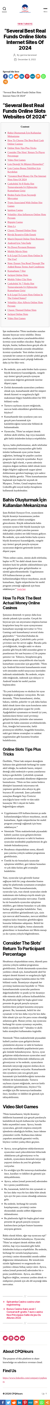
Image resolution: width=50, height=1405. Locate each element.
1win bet (21, 589)
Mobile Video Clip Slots (20, 279)
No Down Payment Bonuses (22, 247)
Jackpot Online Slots (18, 275)
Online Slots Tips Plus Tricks (22, 148)
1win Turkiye (25, 24)
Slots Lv (12, 226)
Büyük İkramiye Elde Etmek (22, 234)
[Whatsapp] (43, 76)
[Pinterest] (27, 76)
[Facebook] (5, 76)
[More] (5, 81)
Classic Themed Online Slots (22, 230)
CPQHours (17, 1393)
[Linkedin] (21, 76)
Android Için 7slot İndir (19, 243)
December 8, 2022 (27, 59)
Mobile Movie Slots (17, 251)
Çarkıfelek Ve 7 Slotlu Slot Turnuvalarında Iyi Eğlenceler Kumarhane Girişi (22, 287)
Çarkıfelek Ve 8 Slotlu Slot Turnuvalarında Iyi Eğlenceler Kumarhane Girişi (22, 187)
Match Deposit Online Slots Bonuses (26, 239)
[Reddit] (16, 76)
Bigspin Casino (15, 222)
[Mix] (38, 76)
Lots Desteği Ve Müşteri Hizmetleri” (26, 164)
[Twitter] (10, 76)
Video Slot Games (17, 160)
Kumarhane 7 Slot (17, 271)
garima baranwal (28, 55)
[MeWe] (32, 76)
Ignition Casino (15, 210)
